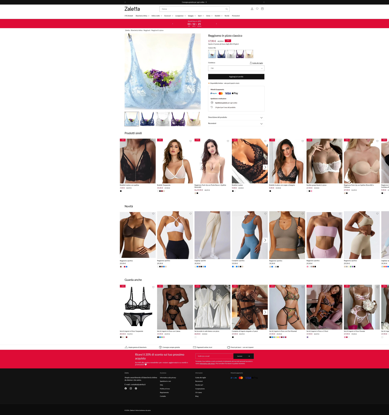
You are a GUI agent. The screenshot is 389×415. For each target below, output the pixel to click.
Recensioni (199, 381)
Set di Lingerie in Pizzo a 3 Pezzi (317, 331)
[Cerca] (226, 9)
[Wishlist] (257, 8)
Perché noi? (199, 385)
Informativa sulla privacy (168, 377)
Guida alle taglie (257, 63)
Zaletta (127, 30)
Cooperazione (200, 389)
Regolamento (164, 392)
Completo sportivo (238, 260)
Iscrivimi (239, 356)
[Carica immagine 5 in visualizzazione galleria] (193, 119)
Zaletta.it (132, 410)
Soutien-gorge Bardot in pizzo (316, 185)
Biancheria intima (136, 30)
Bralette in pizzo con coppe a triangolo (282, 185)
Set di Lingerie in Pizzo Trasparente (131, 331)
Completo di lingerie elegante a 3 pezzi (245, 331)
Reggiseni (147, 30)
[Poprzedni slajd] (172, 23)
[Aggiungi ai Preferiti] (153, 141)
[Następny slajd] (216, 23)
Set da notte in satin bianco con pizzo (206, 331)
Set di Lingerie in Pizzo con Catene (168, 331)
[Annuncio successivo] (264, 2)
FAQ (161, 385)
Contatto (163, 396)
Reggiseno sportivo (126, 261)
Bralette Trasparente (163, 185)
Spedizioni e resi (165, 381)
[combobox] (194, 9)
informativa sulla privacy (207, 363)
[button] (142, 15)
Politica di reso (165, 389)
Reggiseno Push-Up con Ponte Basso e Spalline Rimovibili (210, 186)
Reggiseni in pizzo (157, 30)
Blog (196, 396)
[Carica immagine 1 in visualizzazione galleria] (132, 119)
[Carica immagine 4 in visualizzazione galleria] (178, 119)
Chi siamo (198, 392)
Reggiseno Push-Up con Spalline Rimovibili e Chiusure (359, 186)
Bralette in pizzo (237, 185)
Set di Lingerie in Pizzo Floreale (354, 331)
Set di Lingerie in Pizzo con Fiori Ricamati (283, 331)
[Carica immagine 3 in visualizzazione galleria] (162, 119)
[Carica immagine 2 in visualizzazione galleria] (147, 119)
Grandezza (211, 62)
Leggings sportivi (200, 260)
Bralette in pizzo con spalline (129, 185)
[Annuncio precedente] (125, 2)
